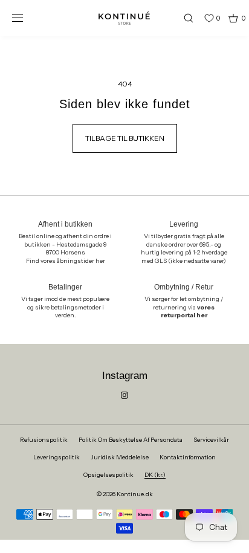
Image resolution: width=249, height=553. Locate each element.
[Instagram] (124, 395)
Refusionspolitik (44, 440)
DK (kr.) (155, 475)
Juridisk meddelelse (120, 457)
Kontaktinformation (188, 457)
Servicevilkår (211, 440)
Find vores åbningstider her (65, 261)
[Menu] (26, 18)
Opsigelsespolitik (108, 475)
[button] (183, 18)
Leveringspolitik (56, 457)
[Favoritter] (200, 18)
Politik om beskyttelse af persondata (131, 440)
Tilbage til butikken (124, 138)
